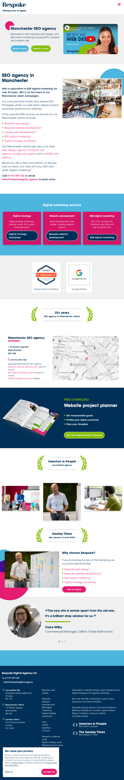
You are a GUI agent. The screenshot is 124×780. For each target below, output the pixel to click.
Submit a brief (41, 48)
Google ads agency (24, 153)
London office (12, 719)
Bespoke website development (23, 127)
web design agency (14, 150)
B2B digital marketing (17, 136)
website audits (16, 224)
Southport (83, 713)
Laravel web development (20, 132)
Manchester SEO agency (83, 27)
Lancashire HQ (12, 690)
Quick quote (20, 48)
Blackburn (76, 710)
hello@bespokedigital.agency (20, 179)
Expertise (46, 728)
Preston (112, 707)
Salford (102, 713)
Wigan (75, 713)
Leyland (104, 710)
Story (44, 722)
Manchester (82, 716)
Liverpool (93, 713)
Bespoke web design (16, 123)
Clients (45, 725)
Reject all (8, 772)
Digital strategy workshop (20, 378)
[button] (59, 642)
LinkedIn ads (105, 227)
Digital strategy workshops (20, 140)
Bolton (112, 710)
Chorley (96, 710)
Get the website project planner (84, 435)
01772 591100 (16, 175)
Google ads (107, 221)
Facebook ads (97, 224)
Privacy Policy (17, 763)
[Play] (90, 39)
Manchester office (14, 705)
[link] (67, 27)
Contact (46, 731)
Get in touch (74, 589)
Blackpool (87, 710)
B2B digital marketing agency (22, 372)
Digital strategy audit (51, 742)
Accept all (49, 771)
